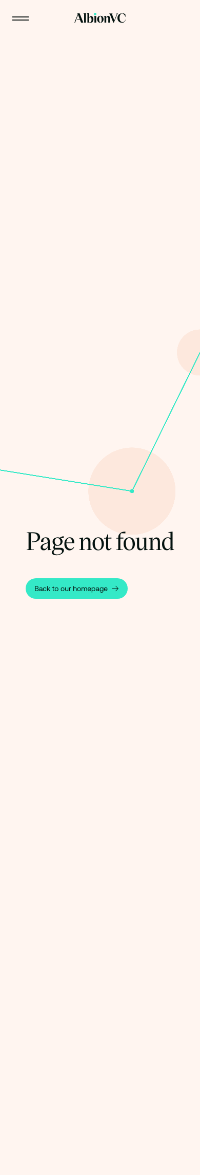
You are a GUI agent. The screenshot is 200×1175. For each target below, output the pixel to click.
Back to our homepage (71, 588)
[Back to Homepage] (100, 18)
